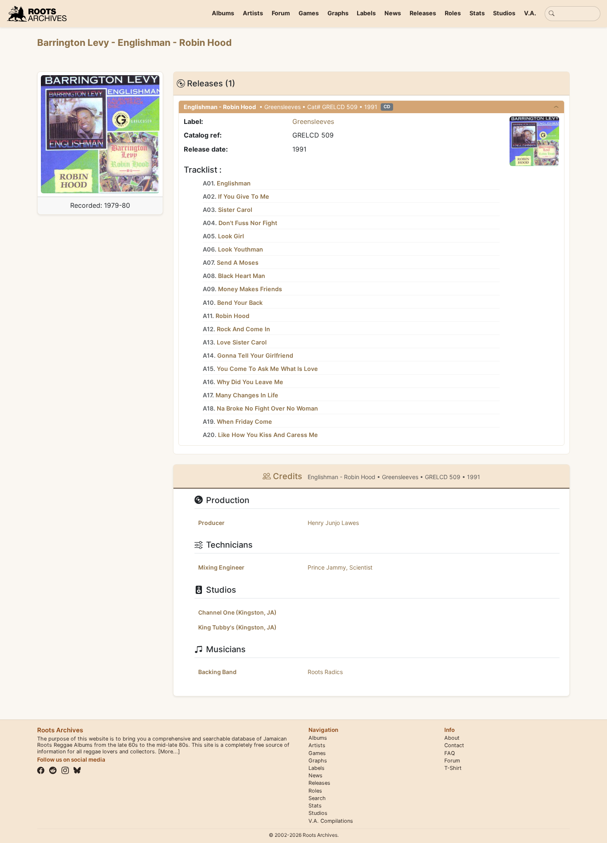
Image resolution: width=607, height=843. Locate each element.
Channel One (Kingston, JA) (237, 612)
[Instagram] (65, 770)
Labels (366, 13)
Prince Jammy (327, 567)
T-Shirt (453, 768)
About (452, 738)
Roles (453, 13)
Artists (253, 13)
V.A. (530, 13)
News (392, 13)
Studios (504, 13)
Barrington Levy (74, 42)
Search (317, 798)
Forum (281, 13)
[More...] (169, 751)
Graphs (338, 13)
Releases (423, 13)
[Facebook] (41, 770)
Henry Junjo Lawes (333, 522)
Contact (454, 745)
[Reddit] (53, 770)
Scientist (360, 567)
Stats (477, 13)
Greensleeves (313, 121)
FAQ (449, 753)
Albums (223, 13)
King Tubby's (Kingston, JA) (237, 627)
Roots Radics (325, 671)
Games (309, 13)
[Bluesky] (77, 770)
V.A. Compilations (330, 821)
